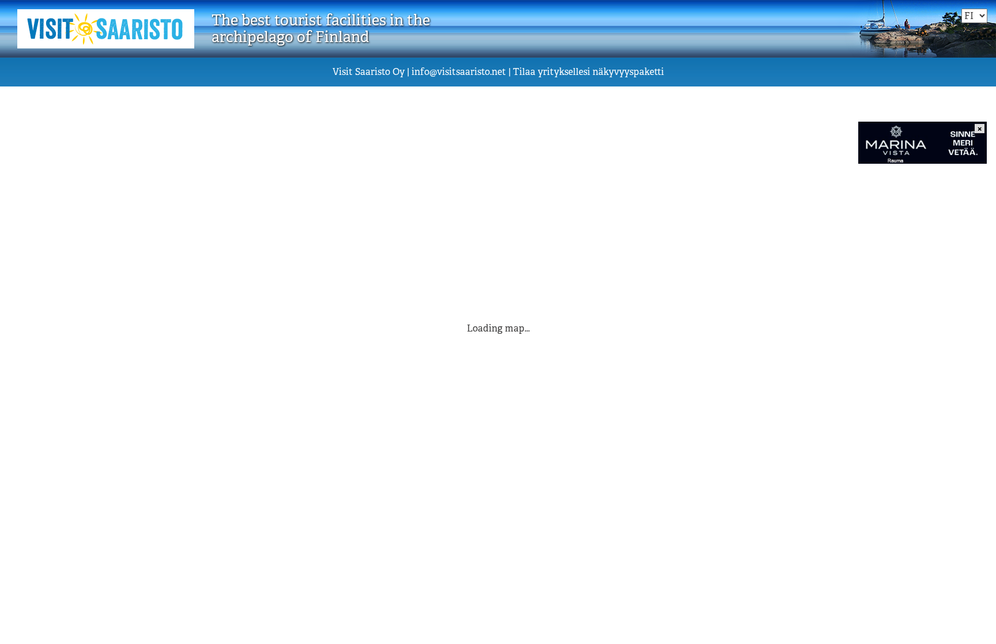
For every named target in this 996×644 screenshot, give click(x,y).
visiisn (459, 72)
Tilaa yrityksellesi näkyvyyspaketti (588, 72)
